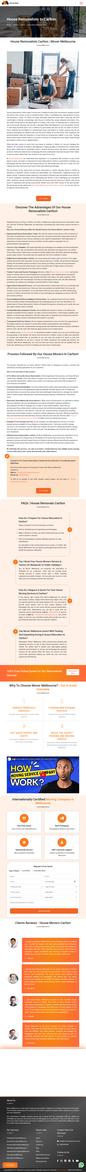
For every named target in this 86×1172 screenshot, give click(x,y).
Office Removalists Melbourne (17, 1148)
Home (9, 25)
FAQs (37, 1151)
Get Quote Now (73, 672)
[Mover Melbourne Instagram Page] (61, 1161)
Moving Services (41, 1161)
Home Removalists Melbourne (17, 1141)
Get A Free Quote (44, 911)
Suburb (15, 25)
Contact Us (39, 1145)
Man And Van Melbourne (15, 1158)
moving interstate (27, 332)
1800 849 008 (63, 1144)
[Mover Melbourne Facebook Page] (57, 1161)
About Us (39, 1141)
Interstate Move (40, 871)
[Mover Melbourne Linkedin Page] (65, 1161)
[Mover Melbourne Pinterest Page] (69, 1161)
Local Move (26, 871)
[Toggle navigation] (81, 3)
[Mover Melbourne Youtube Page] (77, 1161)
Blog (37, 1148)
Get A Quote (43, 198)
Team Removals (62, 1170)
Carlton (22, 25)
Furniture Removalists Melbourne (18, 1145)
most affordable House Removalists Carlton (47, 185)
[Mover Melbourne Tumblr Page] (73, 1161)
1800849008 (24, 475)
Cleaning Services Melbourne (16, 1138)
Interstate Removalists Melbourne (18, 1151)
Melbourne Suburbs (42, 1158)
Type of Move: (14, 871)
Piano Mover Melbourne (15, 1155)
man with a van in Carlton (61, 272)
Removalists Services (43, 1155)
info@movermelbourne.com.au (28, 472)
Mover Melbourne (15, 159)
